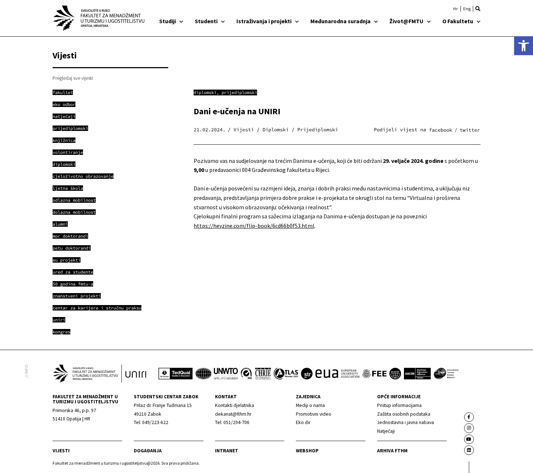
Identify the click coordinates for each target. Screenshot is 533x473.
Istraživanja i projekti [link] (264, 21)
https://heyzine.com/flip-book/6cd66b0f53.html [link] (254, 225)
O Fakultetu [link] (457, 21)
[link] (523, 45)
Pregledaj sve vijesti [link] (73, 78)
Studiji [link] (167, 21)
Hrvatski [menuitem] (455, 8)
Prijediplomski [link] (239, 92)
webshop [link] (307, 451)
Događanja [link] (148, 451)
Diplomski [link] (205, 92)
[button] (477, 8)
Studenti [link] (206, 21)
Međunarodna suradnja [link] (340, 21)
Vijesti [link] (61, 451)
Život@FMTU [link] (406, 21)
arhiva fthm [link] (392, 451)
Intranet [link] (226, 451)
